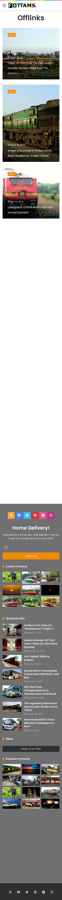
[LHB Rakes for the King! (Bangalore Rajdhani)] (50, 781)
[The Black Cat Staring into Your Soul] (12, 577)
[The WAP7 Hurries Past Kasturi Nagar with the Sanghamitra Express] (50, 769)
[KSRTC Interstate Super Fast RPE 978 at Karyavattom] (50, 577)
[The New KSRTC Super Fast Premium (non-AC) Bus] (31, 590)
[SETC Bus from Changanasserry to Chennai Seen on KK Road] (12, 691)
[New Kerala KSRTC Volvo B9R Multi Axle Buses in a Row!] (12, 724)
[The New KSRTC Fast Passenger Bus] (50, 602)
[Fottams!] (22, 5)
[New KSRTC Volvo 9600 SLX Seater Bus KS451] (31, 578)
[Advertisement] (31, 366)
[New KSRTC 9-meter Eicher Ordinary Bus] (12, 602)
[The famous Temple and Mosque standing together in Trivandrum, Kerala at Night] (31, 792)
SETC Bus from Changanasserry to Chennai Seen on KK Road (40, 690)
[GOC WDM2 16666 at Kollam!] (12, 661)
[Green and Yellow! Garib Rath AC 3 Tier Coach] (12, 769)
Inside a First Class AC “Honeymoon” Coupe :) (38, 627)
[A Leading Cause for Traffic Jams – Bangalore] (12, 781)
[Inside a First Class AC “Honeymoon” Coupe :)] (12, 630)
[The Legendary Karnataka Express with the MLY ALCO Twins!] (12, 707)
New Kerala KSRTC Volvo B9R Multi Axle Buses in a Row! (39, 723)
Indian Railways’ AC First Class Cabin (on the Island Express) (40, 643)
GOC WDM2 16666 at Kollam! (37, 658)
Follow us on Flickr (31, 748)
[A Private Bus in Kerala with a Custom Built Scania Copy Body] (31, 804)
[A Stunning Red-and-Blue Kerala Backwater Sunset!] (31, 769)
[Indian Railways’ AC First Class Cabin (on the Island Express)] (12, 645)
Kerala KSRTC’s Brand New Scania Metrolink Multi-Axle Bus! (41, 674)
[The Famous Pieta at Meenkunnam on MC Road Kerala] (31, 781)
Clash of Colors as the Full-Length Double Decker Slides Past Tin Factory (30, 68)
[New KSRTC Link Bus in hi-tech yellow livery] (31, 602)
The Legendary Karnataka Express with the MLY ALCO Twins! (40, 707)
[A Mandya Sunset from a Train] (12, 804)
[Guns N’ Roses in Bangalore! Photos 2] (50, 804)
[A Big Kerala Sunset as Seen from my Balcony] (12, 590)
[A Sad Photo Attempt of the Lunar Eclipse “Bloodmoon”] (50, 590)
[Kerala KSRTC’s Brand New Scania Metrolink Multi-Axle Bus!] (12, 674)
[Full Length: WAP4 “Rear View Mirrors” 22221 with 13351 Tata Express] (50, 792)
